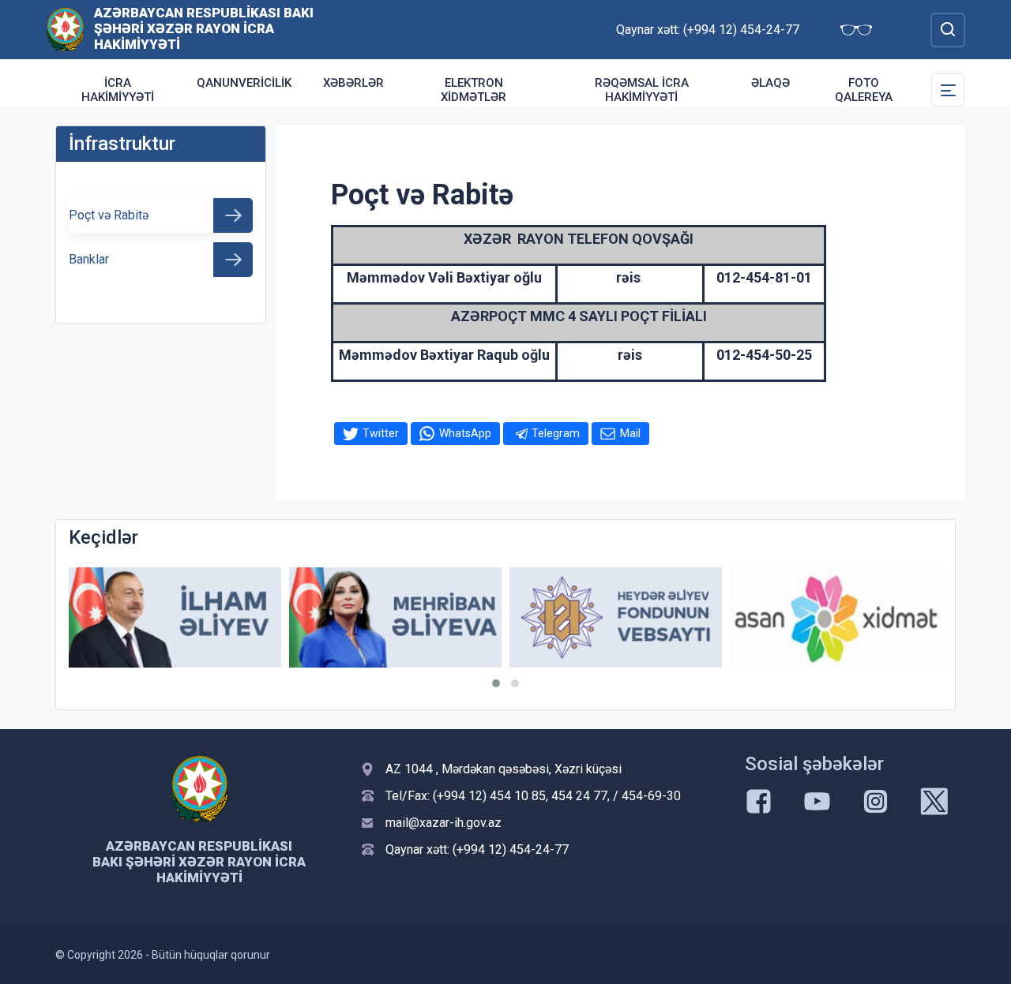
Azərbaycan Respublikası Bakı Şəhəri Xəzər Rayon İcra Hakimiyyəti (204, 28)
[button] (496, 683)
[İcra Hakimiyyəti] (65, 28)
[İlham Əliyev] (175, 617)
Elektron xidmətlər (473, 90)
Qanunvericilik (244, 83)
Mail (630, 433)
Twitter (381, 433)
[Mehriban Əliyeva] (395, 617)
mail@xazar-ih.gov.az (443, 822)
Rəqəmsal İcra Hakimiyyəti (642, 90)
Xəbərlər (353, 83)
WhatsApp (465, 433)
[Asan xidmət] (836, 617)
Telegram (556, 433)
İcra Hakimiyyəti (117, 90)
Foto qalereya (864, 90)
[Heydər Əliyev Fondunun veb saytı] (615, 617)
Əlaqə (770, 83)
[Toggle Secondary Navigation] (947, 90)
